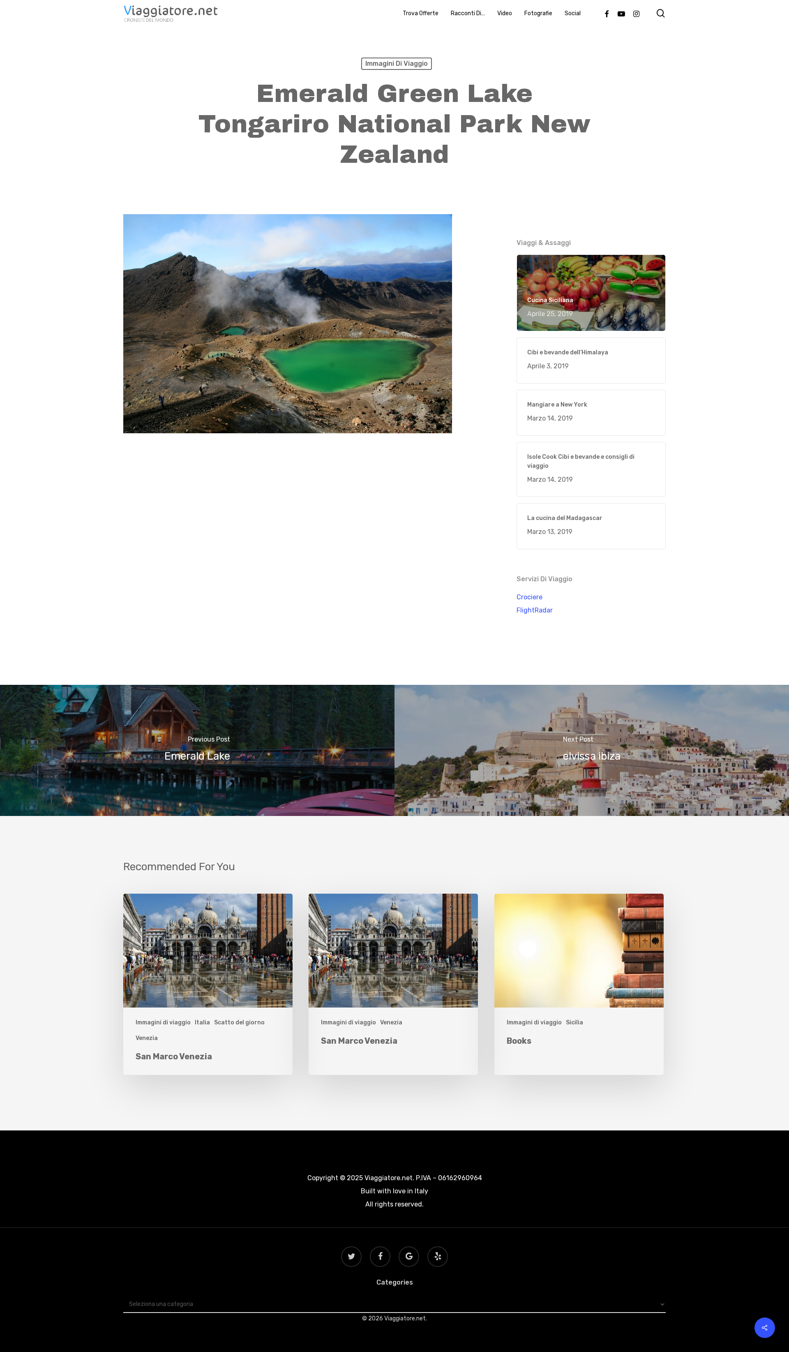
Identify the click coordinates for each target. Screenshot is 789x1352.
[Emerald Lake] (197, 750)
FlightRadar (535, 610)
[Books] (579, 984)
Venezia (147, 1038)
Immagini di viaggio (396, 63)
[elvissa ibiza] (591, 750)
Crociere (529, 597)
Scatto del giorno (239, 1022)
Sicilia (574, 1022)
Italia (202, 1022)
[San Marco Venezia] (208, 984)
